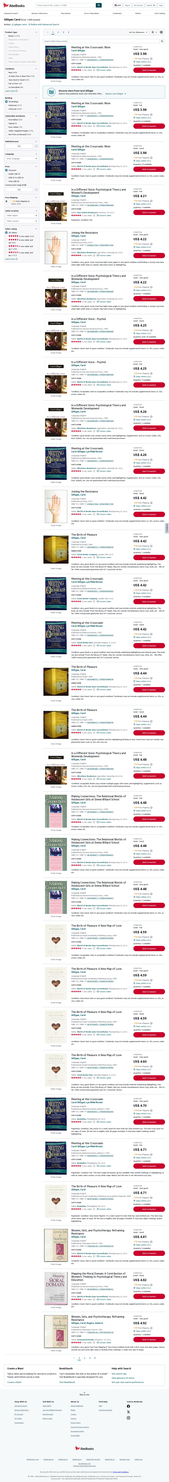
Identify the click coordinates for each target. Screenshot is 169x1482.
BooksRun (81, 1119)
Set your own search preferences (128, 1382)
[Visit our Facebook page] (128, 1406)
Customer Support (105, 1410)
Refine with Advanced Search (45, 24)
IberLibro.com (125, 1459)
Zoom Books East (85, 642)
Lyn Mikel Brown (94, 451)
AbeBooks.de (48, 1459)
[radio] (6, 105)
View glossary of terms (123, 1378)
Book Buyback (48, 1414)
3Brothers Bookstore (86, 252)
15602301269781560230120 (100, 1246)
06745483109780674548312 (100, 1289)
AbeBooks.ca (110, 1459)
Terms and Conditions (121, 1472)
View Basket (19, 1423)
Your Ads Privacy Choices (80, 1427)
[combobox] (66, 5)
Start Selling (160, 13)
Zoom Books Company (87, 554)
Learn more (10, 91)
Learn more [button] (10, 259)
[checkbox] (6, 36)
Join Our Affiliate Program (52, 1410)
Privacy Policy (76, 1423)
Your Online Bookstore (87, 212)
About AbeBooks (77, 1406)
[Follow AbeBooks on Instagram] (128, 1418)
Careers (73, 1414)
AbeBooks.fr (63, 1459)
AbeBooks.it (76, 1459)
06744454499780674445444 (100, 205)
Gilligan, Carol (78, 196)
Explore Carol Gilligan (114, 93)
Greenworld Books (85, 1339)
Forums (73, 1418)
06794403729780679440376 (100, 547)
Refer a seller (47, 1418)
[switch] (7, 201)
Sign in (127, 5)
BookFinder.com (84, 1465)
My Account (138, 5)
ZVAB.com (138, 1459)
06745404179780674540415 (100, 812)
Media (73, 1410)
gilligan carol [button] (20, 24)
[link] (161, 32)
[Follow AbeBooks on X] (128, 1412)
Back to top (84, 1394)
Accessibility (75, 1435)
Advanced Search (11, 13)
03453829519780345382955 (100, 60)
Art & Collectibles (91, 13)
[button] (47, 32)
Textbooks (117, 13)
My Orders (18, 1418)
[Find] (99, 5)
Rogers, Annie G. (95, 1323)
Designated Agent (77, 1431)
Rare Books (66, 13)
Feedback (167, 528)
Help (161, 5)
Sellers (138, 13)
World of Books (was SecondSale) (92, 67)
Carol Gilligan (78, 50)
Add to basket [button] (149, 70)
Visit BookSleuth (67, 1382)
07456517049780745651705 (100, 245)
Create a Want (14, 1382)
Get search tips (119, 1373)
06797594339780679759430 (100, 938)
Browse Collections (40, 13)
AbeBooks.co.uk (33, 1459)
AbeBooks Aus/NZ (93, 1459)
